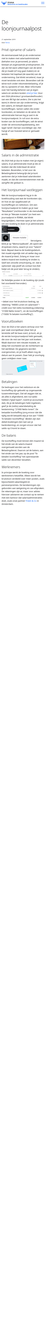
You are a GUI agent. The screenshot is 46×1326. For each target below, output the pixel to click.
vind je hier (32, 93)
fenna (7, 43)
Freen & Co (31, 501)
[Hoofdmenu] (43, 3)
